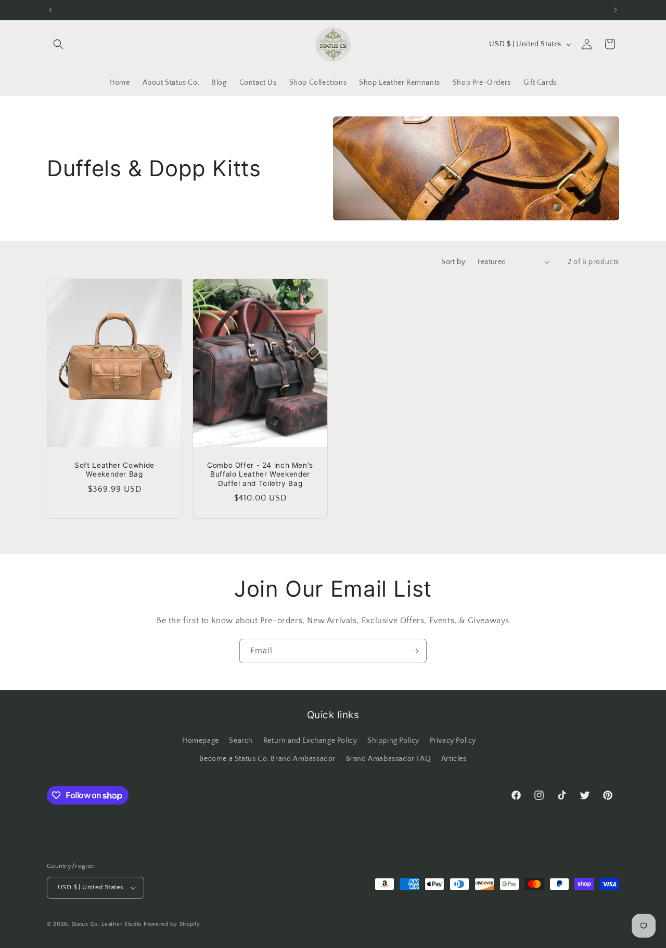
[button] (58, 44)
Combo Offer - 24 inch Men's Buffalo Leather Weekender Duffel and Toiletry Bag (260, 473)
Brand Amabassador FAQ (388, 759)
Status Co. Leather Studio (107, 924)
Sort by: (454, 262)
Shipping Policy (393, 740)
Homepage (200, 740)
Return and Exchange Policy (310, 740)
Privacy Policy (453, 740)
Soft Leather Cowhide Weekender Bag (114, 469)
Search (241, 740)
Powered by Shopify (172, 924)
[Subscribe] (414, 651)
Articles (454, 759)
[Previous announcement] (50, 10)
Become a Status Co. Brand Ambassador (267, 759)
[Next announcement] (615, 10)
